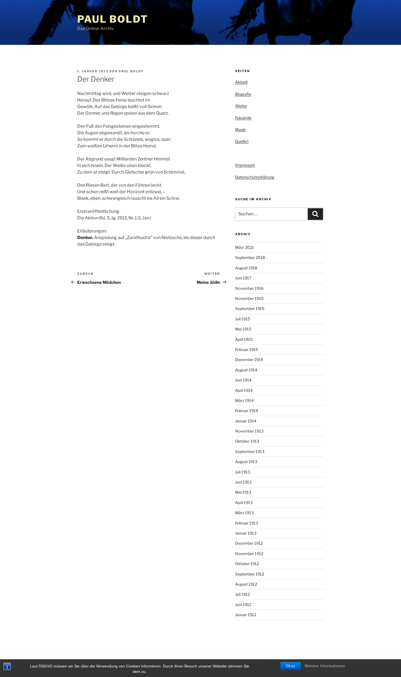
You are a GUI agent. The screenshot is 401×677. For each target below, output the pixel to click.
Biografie (243, 94)
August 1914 (246, 370)
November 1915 (249, 298)
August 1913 (246, 461)
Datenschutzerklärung (254, 177)
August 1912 (246, 584)
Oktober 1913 (247, 441)
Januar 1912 (245, 614)
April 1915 (244, 339)
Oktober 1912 (247, 563)
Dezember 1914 (249, 359)
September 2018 (250, 257)
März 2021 (244, 247)
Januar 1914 (245, 421)
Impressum (245, 165)
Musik (240, 129)
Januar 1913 (245, 533)
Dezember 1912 (249, 543)
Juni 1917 (243, 278)
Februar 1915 (246, 349)
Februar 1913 (246, 523)
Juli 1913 (242, 472)
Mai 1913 (243, 492)
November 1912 (249, 553)
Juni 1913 (243, 482)
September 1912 (249, 574)
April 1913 (244, 502)
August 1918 (246, 268)
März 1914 (244, 400)
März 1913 (244, 512)
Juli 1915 (242, 319)
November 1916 (249, 288)
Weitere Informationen (325, 666)
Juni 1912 (243, 604)
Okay (290, 666)
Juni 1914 (243, 380)
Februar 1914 (246, 410)
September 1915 (249, 308)
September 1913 (249, 451)
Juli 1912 (242, 594)
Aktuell (241, 82)
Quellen (242, 141)
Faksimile (243, 117)
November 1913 (249, 431)
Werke (241, 105)
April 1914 (244, 390)
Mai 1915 (243, 329)
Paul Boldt (112, 19)
